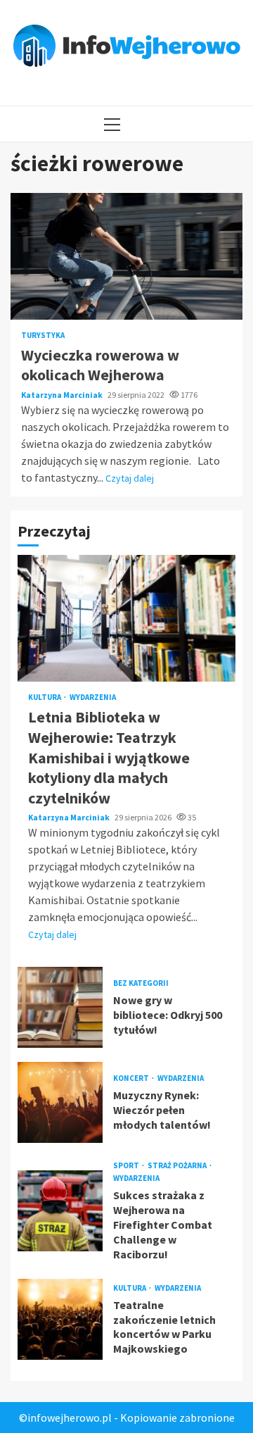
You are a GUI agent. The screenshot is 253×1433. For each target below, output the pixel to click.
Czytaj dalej (129, 478)
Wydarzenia (93, 697)
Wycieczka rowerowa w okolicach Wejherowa (126, 256)
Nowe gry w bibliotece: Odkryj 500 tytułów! (60, 1007)
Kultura (45, 697)
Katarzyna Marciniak (62, 394)
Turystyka (43, 335)
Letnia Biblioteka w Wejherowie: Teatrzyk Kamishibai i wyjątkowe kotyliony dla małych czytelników (126, 618)
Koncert (131, 1078)
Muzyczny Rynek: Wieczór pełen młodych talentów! (60, 1102)
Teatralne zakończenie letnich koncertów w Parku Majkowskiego (60, 1319)
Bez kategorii (141, 983)
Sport (127, 1166)
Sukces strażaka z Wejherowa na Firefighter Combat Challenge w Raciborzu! (60, 1210)
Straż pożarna (178, 1166)
